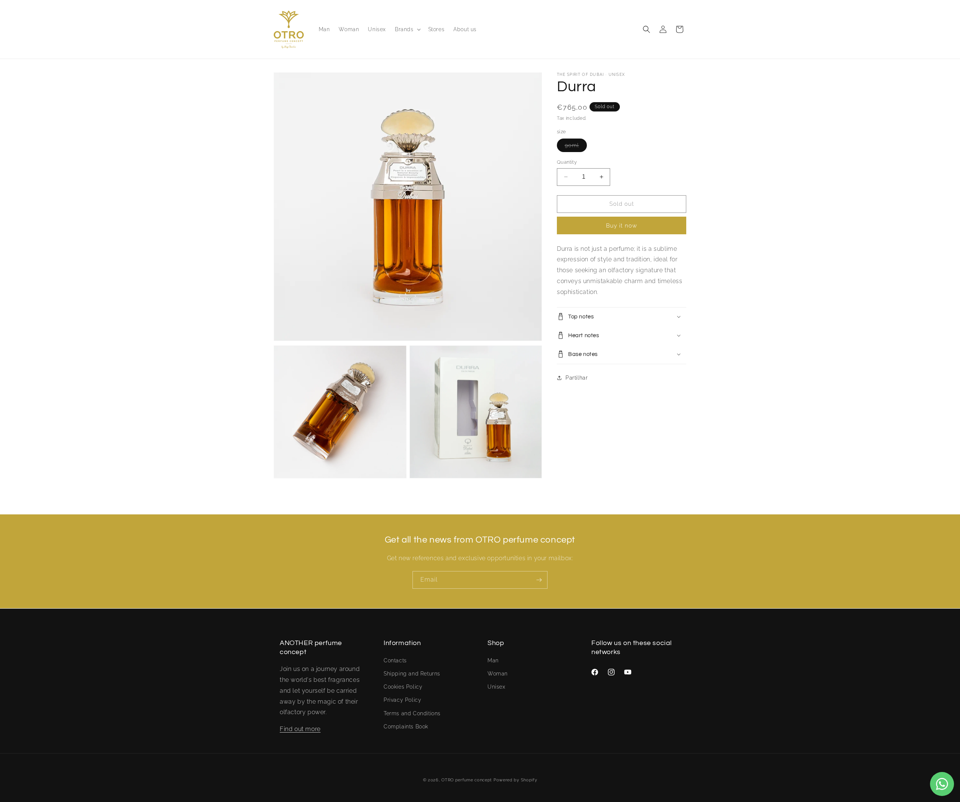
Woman (498, 673)
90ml (576, 147)
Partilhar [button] (577, 378)
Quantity (567, 162)
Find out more (300, 729)
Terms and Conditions (412, 713)
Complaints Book (406, 726)
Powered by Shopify (515, 780)
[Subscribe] (539, 580)
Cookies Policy (403, 687)
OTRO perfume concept (466, 780)
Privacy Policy (402, 700)
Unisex (497, 687)
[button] (407, 29)
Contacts (395, 660)
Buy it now (621, 225)
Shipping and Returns (412, 673)
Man (493, 660)
